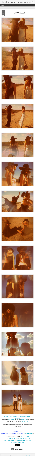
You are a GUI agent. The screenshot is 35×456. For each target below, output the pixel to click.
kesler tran (11, 419)
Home (2, 5)
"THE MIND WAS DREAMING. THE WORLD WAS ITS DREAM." (17, 417)
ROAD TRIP (16, 440)
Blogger (26, 455)
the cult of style (25, 436)
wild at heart (25, 421)
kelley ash (24, 419)
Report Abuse (31, 455)
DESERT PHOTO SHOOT (15, 439)
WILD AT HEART (20, 442)
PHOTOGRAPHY (8, 440)
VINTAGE (22, 440)
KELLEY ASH (26, 439)
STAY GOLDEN (19, 13)
